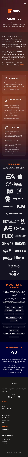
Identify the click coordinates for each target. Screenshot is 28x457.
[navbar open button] (26, 3)
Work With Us (5, 429)
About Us (4, 404)
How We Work (6, 415)
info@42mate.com (7, 435)
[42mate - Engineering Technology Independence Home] (14, 383)
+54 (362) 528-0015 (7, 443)
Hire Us (4, 422)
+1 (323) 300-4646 (6, 439)
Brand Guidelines (6, 408)
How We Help (5, 417)
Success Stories (6, 420)
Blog (3, 406)
